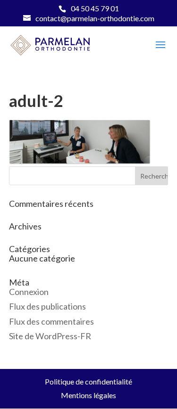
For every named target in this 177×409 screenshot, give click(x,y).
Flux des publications (47, 306)
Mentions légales (88, 395)
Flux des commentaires (51, 321)
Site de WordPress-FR (50, 336)
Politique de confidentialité (88, 381)
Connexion (29, 291)
